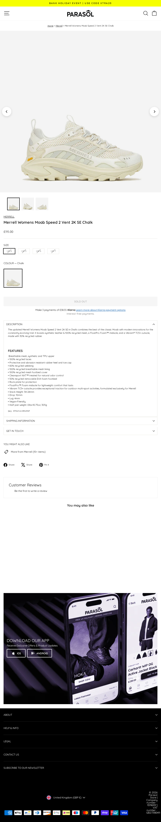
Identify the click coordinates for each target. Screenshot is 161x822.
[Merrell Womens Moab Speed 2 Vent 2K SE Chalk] (13, 278)
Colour (14, 263)
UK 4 (9, 251)
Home (50, 25)
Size (6, 245)
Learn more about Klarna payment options (101, 309)
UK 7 (53, 251)
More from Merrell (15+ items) (28, 452)
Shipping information (20, 420)
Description (14, 324)
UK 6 (38, 251)
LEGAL (7, 741)
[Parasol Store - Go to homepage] (80, 13)
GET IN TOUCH (14, 430)
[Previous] (6, 111)
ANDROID (42, 653)
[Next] (154, 111)
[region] (80, 111)
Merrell (59, 25)
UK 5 (23, 251)
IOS (19, 653)
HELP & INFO (11, 728)
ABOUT (8, 714)
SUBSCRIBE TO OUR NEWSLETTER (24, 767)
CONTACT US (11, 754)
